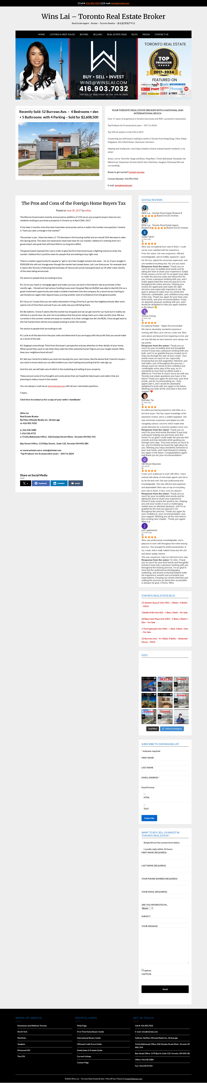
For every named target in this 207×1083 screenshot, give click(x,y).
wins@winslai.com (120, 3)
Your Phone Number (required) (159, 878)
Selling (97, 34)
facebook (43, 483)
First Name (148, 757)
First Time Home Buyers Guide (90, 1031)
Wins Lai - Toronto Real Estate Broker (160, 213)
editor (88, 210)
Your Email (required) (154, 891)
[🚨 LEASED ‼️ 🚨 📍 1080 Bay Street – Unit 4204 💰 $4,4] (181, 700)
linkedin (60, 483)
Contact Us (161, 34)
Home (41, 34)
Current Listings (84, 1056)
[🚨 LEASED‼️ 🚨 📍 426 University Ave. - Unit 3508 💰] (165, 716)
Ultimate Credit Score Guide (89, 1044)
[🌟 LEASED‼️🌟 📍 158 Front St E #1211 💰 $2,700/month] (181, 684)
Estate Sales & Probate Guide (89, 1050)
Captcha (146, 974)
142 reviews (172, 215)
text (146, 808)
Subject (146, 916)
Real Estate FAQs (117, 34)
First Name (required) (154, 852)
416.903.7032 (93, 3)
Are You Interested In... (155, 904)
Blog (135, 34)
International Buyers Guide (89, 1038)
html (147, 797)
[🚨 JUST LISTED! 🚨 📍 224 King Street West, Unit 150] (149, 684)
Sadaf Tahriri (148, 237)
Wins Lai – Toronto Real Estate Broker (103, 16)
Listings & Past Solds (62, 34)
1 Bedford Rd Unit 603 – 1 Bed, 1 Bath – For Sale (165, 612)
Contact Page (83, 1062)
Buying (84, 34)
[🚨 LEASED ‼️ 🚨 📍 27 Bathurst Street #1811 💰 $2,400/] (149, 716)
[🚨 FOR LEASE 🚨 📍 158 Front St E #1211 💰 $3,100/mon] (149, 700)
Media (146, 34)
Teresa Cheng (149, 316)
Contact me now (136, 172)
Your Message (150, 926)
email (77, 483)
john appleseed (149, 530)
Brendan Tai (148, 400)
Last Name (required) (154, 865)
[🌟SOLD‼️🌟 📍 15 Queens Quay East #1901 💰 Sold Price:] (165, 684)
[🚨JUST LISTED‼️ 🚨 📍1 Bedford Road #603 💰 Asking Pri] (165, 700)
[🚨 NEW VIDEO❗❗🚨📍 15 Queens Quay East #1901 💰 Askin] (181, 716)
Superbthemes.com (133, 1079)
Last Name (147, 767)
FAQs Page (81, 1025)
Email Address (150, 777)
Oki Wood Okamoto (151, 464)
